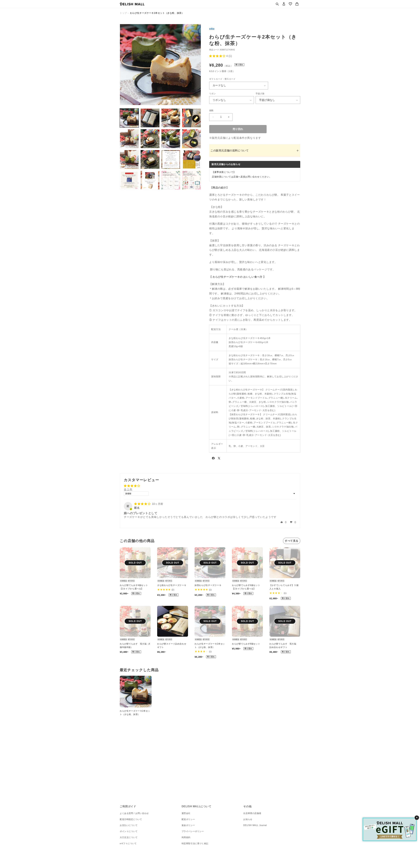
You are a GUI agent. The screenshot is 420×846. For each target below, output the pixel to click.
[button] (277, 4)
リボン (212, 93)
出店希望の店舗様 (252, 813)
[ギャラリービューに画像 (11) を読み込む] (170, 159)
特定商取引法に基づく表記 (195, 843)
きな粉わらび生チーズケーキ (171, 585)
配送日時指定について (131, 819)
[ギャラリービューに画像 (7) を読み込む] (170, 138)
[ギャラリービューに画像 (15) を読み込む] (170, 180)
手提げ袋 (260, 93)
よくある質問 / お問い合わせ (134, 813)
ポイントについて (129, 831)
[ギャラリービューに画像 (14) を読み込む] (149, 180)
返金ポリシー (188, 825)
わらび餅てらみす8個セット (246, 644)
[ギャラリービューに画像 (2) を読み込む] (149, 117)
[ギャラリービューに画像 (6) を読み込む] (149, 138)
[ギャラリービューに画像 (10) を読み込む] (149, 159)
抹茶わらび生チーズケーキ (208, 585)
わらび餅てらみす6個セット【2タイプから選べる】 (246, 587)
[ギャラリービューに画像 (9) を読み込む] (129, 159)
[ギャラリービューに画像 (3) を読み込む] (170, 117)
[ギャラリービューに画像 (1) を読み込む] (129, 117)
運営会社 (186, 813)
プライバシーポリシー (193, 831)
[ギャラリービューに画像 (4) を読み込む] (191, 117)
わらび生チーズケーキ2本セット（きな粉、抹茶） (210, 645)
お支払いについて (129, 825)
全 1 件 (128, 489)
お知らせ (247, 819)
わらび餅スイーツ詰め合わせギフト (171, 645)
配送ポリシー (188, 819)
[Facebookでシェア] (213, 459)
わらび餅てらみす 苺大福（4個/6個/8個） (135, 645)
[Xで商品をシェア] (219, 459)
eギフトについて (128, 843)
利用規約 (186, 837)
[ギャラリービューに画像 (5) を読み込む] (129, 138)
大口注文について (129, 837)
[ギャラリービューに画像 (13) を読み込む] (129, 180)
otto (211, 28)
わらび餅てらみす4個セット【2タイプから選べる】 (134, 587)
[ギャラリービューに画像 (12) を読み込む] (191, 159)
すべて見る (291, 540)
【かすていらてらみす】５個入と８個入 (283, 587)
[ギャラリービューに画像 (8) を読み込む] (191, 138)
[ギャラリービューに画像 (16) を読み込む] (191, 180)
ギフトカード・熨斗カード (222, 79)
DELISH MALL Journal (255, 825)
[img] (142, 503)
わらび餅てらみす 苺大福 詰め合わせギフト (283, 645)
